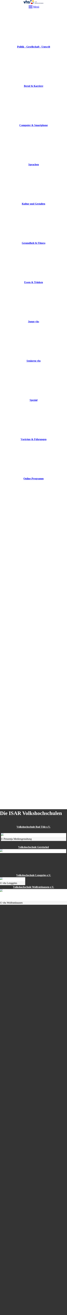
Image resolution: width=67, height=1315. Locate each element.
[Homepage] (33, 2)
